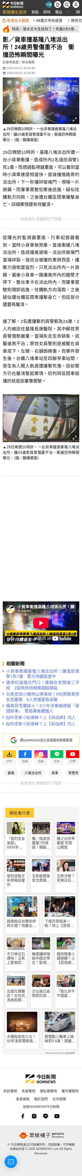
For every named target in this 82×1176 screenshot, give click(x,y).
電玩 (58, 12)
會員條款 (23, 1098)
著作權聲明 (70, 1090)
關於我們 (41, 1098)
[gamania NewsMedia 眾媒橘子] (41, 1135)
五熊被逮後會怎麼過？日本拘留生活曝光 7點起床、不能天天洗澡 (41, 878)
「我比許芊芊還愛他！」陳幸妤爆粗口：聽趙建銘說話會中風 (66, 993)
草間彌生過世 (14, 12)
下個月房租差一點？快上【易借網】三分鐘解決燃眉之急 (59, 923)
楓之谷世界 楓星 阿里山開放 (66, 843)
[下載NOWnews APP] (57, 4)
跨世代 (76, 20)
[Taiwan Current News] (48, 4)
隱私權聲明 (48, 1090)
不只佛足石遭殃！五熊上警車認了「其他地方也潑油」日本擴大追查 (16, 958)
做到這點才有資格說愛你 (16, 880)
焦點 (35, 12)
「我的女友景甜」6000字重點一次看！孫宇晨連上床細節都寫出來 (16, 843)
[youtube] (57, 1116)
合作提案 (59, 1098)
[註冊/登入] (75, 4)
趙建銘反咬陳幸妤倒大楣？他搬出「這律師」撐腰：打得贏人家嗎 (21, 923)
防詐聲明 (10, 1090)
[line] (45, 1116)
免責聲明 (28, 1090)
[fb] (22, 1116)
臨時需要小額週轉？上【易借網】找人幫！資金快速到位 (66, 958)
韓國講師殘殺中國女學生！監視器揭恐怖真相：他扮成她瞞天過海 (41, 958)
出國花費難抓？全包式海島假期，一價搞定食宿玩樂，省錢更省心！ (16, 995)
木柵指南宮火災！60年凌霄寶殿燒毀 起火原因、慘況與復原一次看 (22, 1039)
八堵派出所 (32, 772)
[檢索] (66, 4)
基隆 (11, 772)
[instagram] (34, 1116)
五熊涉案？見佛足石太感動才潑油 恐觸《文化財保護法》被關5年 (66, 878)
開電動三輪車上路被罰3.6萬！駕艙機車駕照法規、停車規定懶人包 (60, 1039)
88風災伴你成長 (49, 20)
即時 (47, 12)
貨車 (54, 772)
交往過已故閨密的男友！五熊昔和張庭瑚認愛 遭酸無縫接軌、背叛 (41, 993)
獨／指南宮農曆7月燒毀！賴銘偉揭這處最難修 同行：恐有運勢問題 (41, 843)
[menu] (78, 12)
